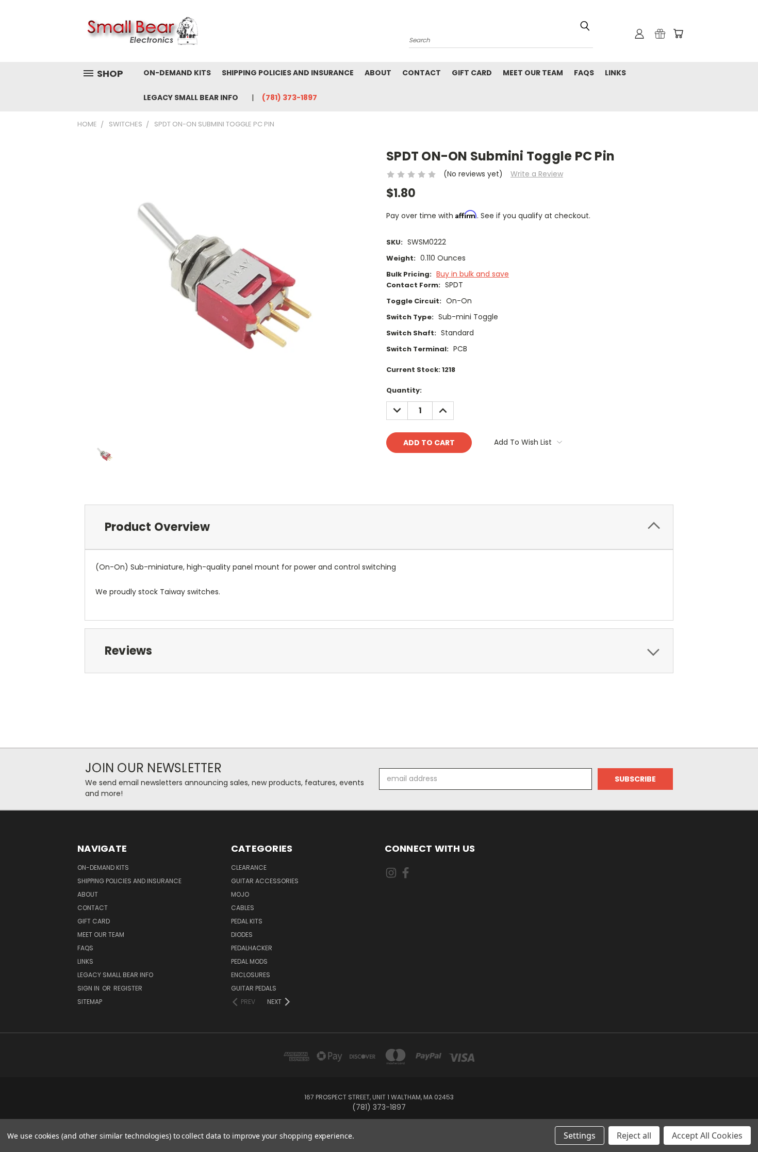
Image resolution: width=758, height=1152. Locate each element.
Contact (421, 73)
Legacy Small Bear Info (190, 97)
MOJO (240, 894)
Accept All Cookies (707, 1135)
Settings (580, 1135)
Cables (242, 907)
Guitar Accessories (265, 881)
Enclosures (250, 974)
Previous (731, 1119)
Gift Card (472, 73)
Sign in (89, 988)
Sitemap (89, 1001)
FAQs (584, 73)
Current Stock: (420, 370)
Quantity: (404, 390)
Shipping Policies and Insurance (288, 73)
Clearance (249, 867)
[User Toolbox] (639, 33)
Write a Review (536, 174)
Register (127, 988)
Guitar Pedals (253, 988)
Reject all (634, 1135)
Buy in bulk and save (472, 274)
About (378, 73)
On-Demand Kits (177, 73)
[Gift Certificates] (660, 33)
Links (615, 73)
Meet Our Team (533, 73)
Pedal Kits (246, 921)
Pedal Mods (249, 961)
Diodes (242, 934)
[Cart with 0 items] (678, 33)
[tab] (379, 527)
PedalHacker (251, 948)
